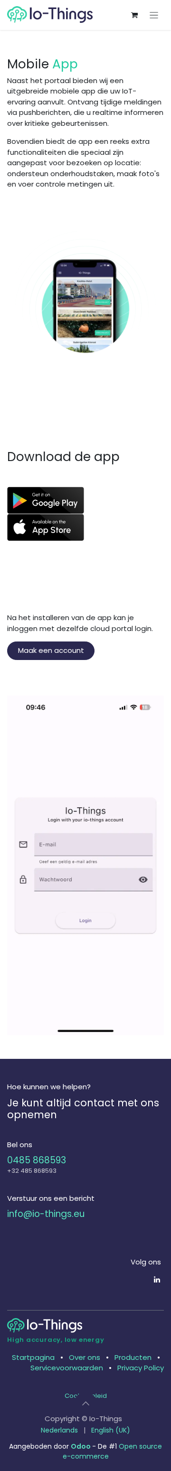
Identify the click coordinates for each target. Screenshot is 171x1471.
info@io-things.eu (46, 1213)
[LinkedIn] (157, 1279)
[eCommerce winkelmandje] (134, 15)
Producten (133, 1357)
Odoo (81, 1446)
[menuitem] (59, 1430)
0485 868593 (36, 1160)
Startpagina (33, 1357)
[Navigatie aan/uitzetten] (154, 15)
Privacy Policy (140, 1368)
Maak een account (51, 650)
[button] (85, 1403)
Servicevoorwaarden (66, 1368)
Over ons (84, 1357)
